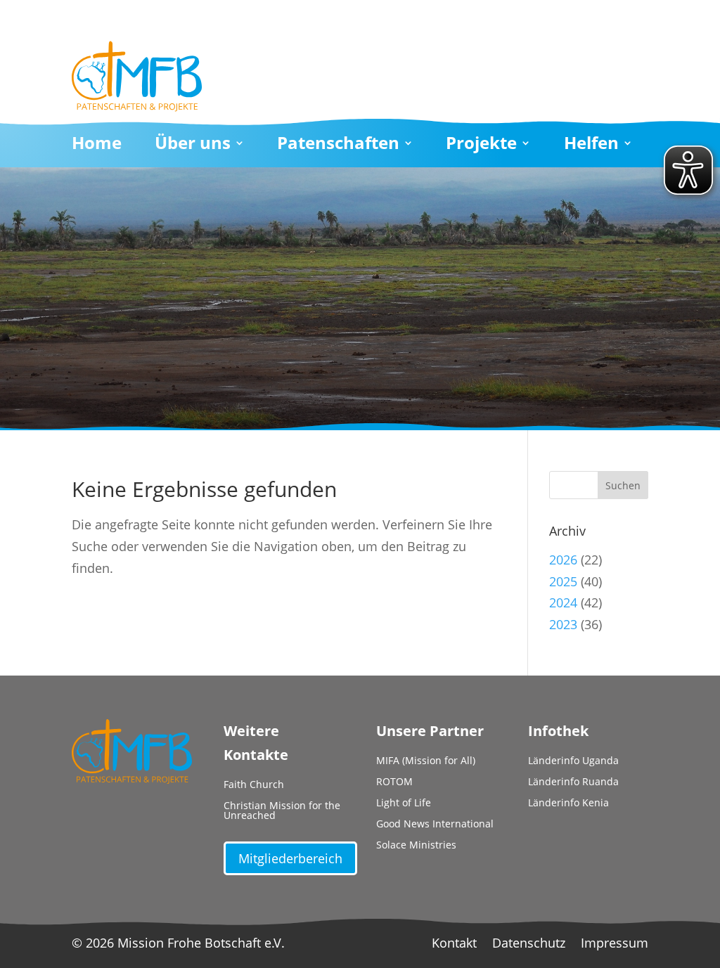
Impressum (614, 944)
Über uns (193, 145)
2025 (563, 581)
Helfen (591, 145)
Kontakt (454, 944)
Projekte (481, 145)
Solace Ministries (416, 845)
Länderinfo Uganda (573, 761)
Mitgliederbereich (290, 858)
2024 (563, 602)
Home (97, 145)
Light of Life (403, 803)
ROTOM (394, 782)
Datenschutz (528, 944)
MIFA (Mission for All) (425, 761)
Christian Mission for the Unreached (282, 811)
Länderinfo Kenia (568, 803)
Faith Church (254, 785)
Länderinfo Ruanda (573, 782)
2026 (563, 559)
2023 (563, 624)
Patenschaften (338, 145)
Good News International (435, 824)
